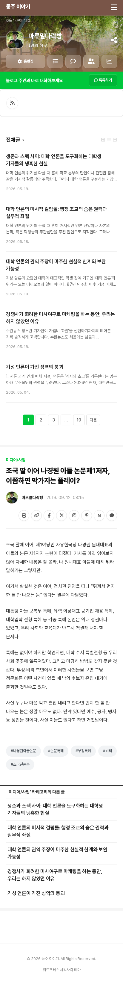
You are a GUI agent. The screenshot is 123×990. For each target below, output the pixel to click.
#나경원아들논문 (23, 751)
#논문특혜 (56, 751)
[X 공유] (61, 515)
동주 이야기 (18, 6)
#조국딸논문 (20, 764)
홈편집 (28, 61)
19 (78, 420)
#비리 (107, 751)
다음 (93, 420)
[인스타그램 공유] (74, 515)
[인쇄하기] (24, 515)
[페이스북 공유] (49, 515)
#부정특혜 (83, 751)
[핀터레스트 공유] (86, 515)
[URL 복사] (36, 515)
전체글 (15, 140)
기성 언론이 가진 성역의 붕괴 (34, 367)
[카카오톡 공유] (111, 515)
